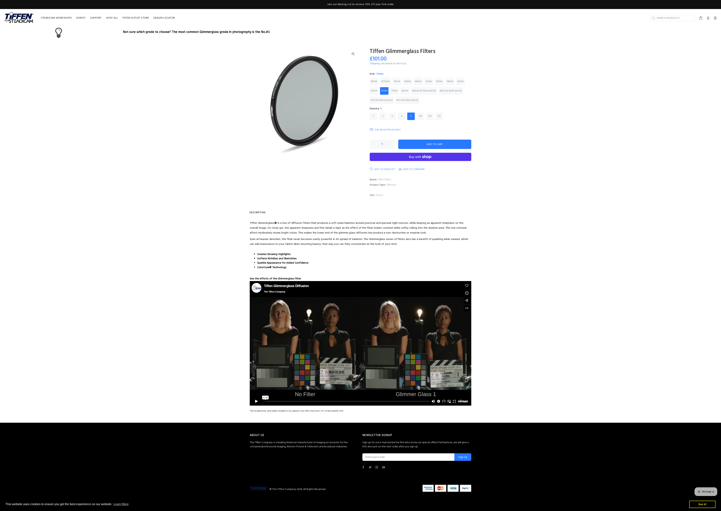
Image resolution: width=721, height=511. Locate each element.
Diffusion (391, 185)
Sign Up (462, 457)
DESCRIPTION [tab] (257, 212)
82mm (404, 91)
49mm (418, 81)
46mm (407, 81)
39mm (374, 81)
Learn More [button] (121, 504)
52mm (428, 81)
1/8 (420, 116)
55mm (439, 81)
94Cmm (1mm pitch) (382, 100)
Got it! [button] (702, 504)
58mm (449, 81)
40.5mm (385, 81)
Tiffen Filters (384, 180)
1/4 (429, 116)
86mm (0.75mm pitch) (424, 91)
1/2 (439, 116)
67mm (374, 91)
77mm (394, 91)
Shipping (375, 63)
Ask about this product (388, 130)
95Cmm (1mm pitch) (407, 100)
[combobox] (672, 18)
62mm (460, 81)
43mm (397, 81)
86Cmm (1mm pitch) (451, 91)
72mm (384, 91)
